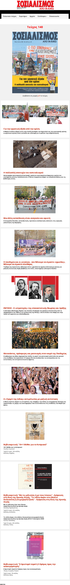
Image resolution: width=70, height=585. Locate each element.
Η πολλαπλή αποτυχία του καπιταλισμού (23, 172)
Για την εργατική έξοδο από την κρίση (21, 128)
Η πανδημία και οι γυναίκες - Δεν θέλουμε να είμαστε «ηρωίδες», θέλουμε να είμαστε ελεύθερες (34, 263)
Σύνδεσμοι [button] (42, 16)
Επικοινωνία (54, 16)
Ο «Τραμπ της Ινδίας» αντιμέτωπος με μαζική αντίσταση (30, 399)
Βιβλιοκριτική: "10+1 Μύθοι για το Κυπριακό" (25, 444)
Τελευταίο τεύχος (9, 16)
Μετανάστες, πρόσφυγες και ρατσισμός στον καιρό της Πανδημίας (35, 353)
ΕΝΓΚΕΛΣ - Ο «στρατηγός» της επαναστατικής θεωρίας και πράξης (34, 308)
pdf (39, 96)
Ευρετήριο (23, 16)
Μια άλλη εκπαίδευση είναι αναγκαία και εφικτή (26, 218)
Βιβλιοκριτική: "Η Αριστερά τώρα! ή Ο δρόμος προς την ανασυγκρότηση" (29, 565)
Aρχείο (32, 16)
